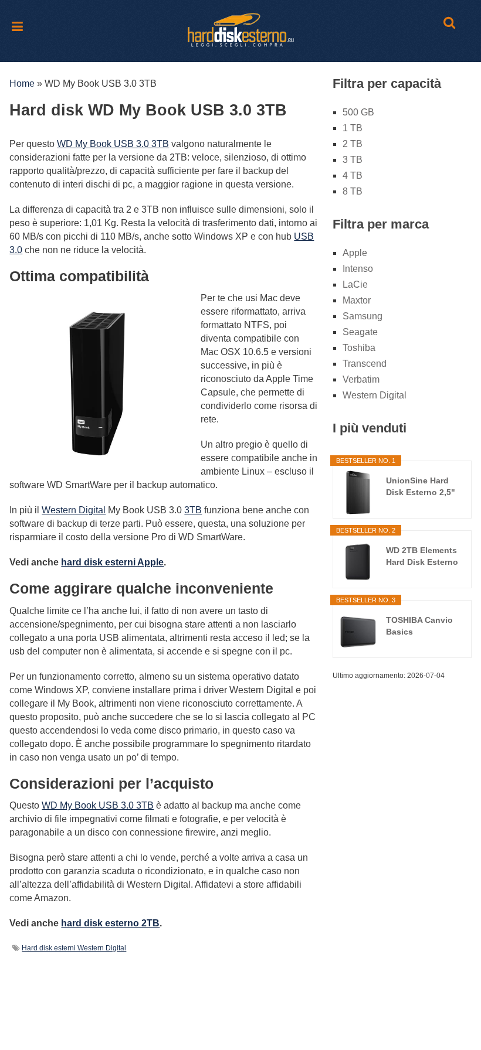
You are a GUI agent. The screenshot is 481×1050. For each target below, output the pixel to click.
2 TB (353, 144)
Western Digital (74, 510)
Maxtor (357, 300)
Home (22, 83)
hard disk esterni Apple (112, 562)
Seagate (360, 332)
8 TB (353, 191)
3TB (193, 510)
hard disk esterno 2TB (110, 923)
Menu (18, 25)
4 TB (353, 175)
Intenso (358, 269)
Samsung (362, 316)
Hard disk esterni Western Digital (74, 948)
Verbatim (361, 379)
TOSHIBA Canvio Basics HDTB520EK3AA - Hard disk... (420, 626)
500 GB (358, 112)
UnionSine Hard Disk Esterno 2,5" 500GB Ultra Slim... (423, 487)
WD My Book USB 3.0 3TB (113, 144)
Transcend (365, 364)
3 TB (353, 160)
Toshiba (359, 348)
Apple (355, 253)
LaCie (355, 284)
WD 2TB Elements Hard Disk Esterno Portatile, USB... (422, 557)
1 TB (353, 128)
